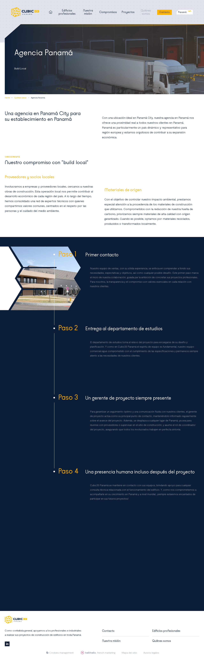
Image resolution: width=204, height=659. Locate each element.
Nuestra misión (88, 12)
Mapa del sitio (129, 652)
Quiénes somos (146, 12)
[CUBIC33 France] (25, 12)
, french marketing (100, 652)
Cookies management (61, 652)
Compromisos (108, 12)
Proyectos (128, 12)
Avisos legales (151, 652)
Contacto (164, 12)
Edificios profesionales (67, 12)
